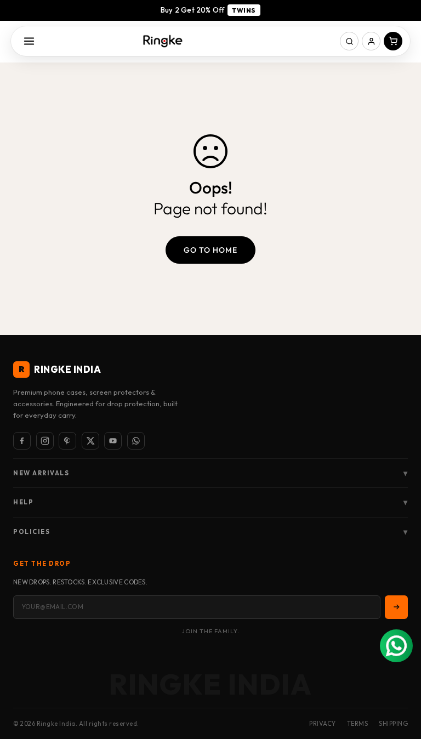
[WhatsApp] (136, 441)
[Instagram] (45, 441)
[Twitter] (90, 441)
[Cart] (393, 41)
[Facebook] (22, 441)
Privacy (322, 723)
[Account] (371, 41)
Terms (357, 723)
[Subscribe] (396, 606)
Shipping (393, 723)
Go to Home (210, 250)
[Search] (349, 41)
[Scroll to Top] (399, 679)
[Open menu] (29, 41)
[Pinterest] (67, 441)
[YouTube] (113, 441)
